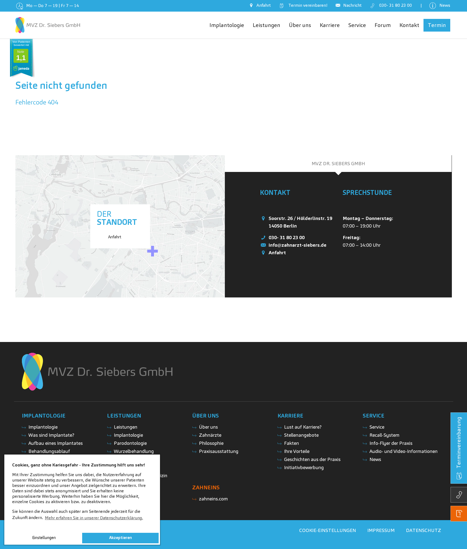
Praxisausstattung (218, 451)
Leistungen (125, 427)
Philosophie (211, 443)
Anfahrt (277, 252)
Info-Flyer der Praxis (390, 443)
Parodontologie (130, 443)
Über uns (208, 427)
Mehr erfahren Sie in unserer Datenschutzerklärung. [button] (94, 518)
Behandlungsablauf (49, 451)
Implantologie (43, 427)
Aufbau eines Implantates (55, 443)
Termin (306, 5)
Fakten (291, 443)
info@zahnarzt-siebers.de (297, 245)
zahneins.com (213, 499)
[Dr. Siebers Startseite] (47, 25)
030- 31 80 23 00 (287, 237)
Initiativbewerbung (304, 467)
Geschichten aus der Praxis (312, 459)
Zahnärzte (210, 435)
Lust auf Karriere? (303, 427)
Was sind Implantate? (51, 435)
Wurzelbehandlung (134, 451)
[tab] (338, 163)
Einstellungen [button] (44, 537)
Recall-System (384, 435)
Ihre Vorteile (296, 451)
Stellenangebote (301, 435)
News (375, 459)
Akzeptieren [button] (120, 537)
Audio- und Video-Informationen (403, 451)
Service (376, 427)
